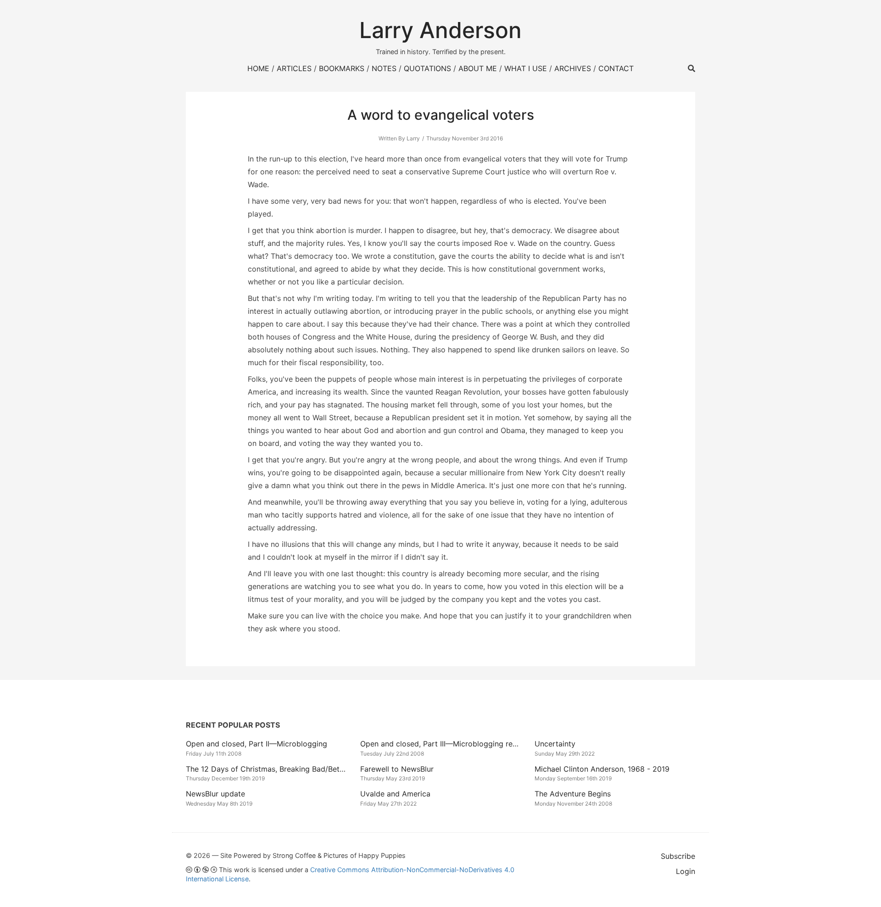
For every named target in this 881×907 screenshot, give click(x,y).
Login (685, 871)
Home (258, 68)
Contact (616, 68)
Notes (384, 68)
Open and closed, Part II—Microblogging (256, 743)
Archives (572, 68)
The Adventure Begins (573, 793)
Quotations (427, 68)
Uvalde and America (395, 793)
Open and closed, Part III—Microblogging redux (442, 743)
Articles (294, 68)
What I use (525, 68)
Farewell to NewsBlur (397, 768)
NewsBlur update (215, 793)
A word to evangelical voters (440, 114)
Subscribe (678, 856)
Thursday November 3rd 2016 (464, 138)
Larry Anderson (440, 30)
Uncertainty (555, 743)
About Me (477, 68)
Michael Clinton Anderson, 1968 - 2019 (602, 768)
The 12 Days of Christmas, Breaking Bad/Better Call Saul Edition (297, 768)
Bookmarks (341, 68)
